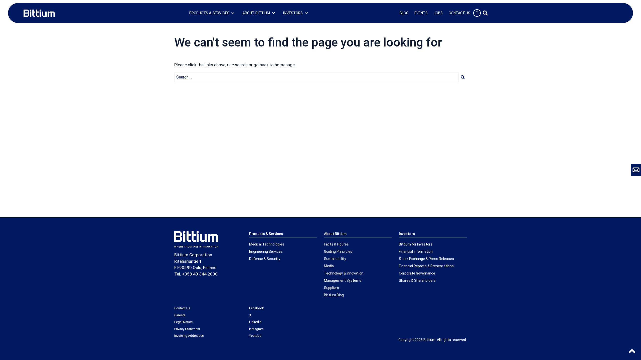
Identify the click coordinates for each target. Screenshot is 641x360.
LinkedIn (255, 322)
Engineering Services (266, 252)
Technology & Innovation (343, 273)
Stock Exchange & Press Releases (426, 259)
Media (329, 266)
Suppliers (331, 288)
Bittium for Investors (415, 244)
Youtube (255, 336)
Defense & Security (264, 259)
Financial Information (416, 252)
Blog (404, 13)
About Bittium (256, 13)
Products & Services (209, 13)
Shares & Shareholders (417, 280)
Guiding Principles (338, 252)
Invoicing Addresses (189, 336)
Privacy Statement (187, 329)
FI (477, 13)
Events (421, 13)
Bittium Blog (334, 295)
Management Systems (342, 280)
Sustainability (335, 259)
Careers (179, 315)
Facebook (256, 308)
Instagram (256, 329)
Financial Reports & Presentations (426, 266)
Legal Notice (183, 322)
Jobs (438, 13)
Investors (293, 13)
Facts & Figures (336, 244)
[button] (463, 77)
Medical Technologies (266, 244)
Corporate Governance (417, 273)
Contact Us (459, 13)
